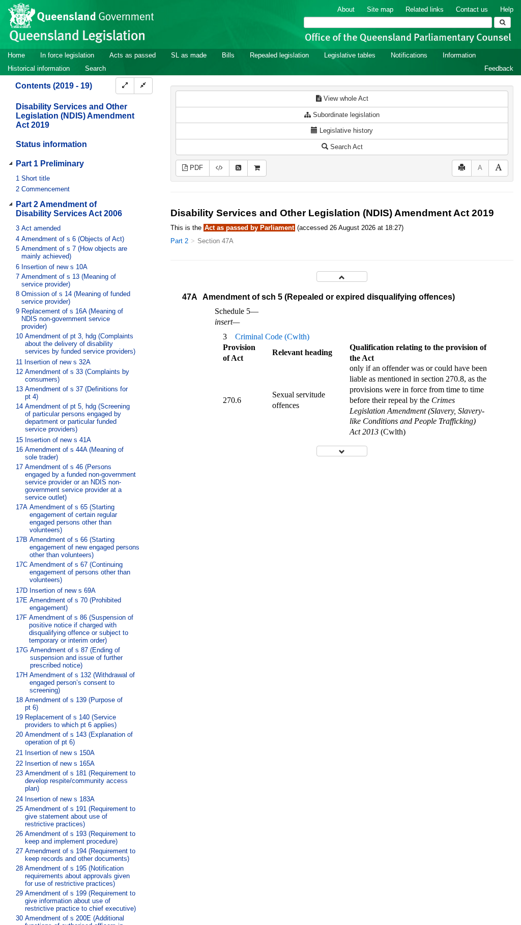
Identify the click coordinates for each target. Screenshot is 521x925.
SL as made (189, 55)
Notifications (409, 55)
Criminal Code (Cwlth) (272, 336)
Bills (228, 55)
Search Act (345, 147)
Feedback (498, 68)
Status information (51, 144)
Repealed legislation (279, 55)
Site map (380, 9)
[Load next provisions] (341, 451)
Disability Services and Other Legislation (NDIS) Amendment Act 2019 (75, 115)
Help (506, 9)
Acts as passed (132, 55)
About (346, 9)
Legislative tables (349, 55)
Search (95, 68)
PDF (195, 167)
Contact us (472, 9)
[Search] (502, 22)
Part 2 (179, 241)
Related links (425, 9)
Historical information (39, 68)
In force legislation (67, 55)
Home (16, 55)
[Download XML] (219, 168)
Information (459, 55)
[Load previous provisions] (341, 276)
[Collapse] (143, 85)
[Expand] (124, 85)
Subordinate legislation (345, 115)
